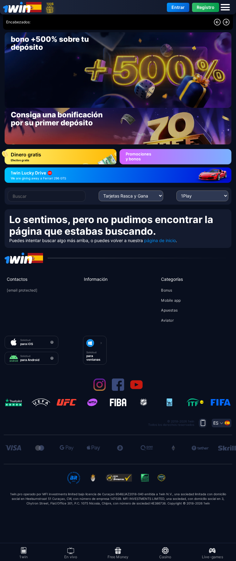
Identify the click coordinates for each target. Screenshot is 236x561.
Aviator (167, 320)
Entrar (178, 7)
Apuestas (169, 310)
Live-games (212, 557)
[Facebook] (118, 389)
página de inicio (160, 240)
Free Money (118, 557)
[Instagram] (99, 389)
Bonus (166, 290)
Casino (165, 557)
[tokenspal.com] (18, 7)
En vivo (70, 557)
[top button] (203, 423)
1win (23, 557)
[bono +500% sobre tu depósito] (118, 70)
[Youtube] (136, 389)
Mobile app (171, 300)
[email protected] (22, 290)
